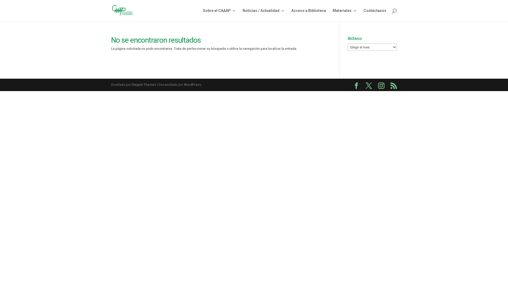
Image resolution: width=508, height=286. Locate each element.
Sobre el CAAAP (217, 11)
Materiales (342, 11)
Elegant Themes (143, 85)
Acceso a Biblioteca (308, 11)
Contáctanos (375, 11)
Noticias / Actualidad (261, 11)
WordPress (192, 85)
